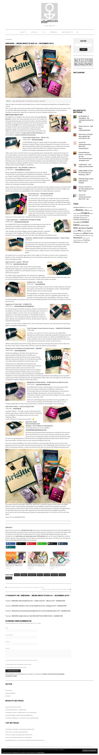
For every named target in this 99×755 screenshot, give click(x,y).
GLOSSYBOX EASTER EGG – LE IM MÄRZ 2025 (15, 709)
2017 (84, 207)
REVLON (46, 575)
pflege (85, 233)
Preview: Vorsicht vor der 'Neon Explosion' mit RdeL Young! (86, 189)
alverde (90, 207)
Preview (90, 233)
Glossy (87, 215)
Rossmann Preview (86, 238)
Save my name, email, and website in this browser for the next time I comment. (22, 660)
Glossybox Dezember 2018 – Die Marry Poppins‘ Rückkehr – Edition (26, 587)
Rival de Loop (80, 235)
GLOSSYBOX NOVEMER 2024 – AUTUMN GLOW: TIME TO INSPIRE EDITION (21, 718)
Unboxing (62, 575)
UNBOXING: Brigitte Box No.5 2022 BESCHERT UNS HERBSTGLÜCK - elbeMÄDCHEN (37, 616)
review (74, 235)
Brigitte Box (32, 575)
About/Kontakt (67, 32)
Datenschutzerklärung (10, 693)
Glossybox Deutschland (80, 219)
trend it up (87, 240)
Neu (79, 230)
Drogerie (85, 213)
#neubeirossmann (78, 207)
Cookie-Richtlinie (40, 752)
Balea (74, 210)
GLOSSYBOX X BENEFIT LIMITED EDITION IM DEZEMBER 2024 (19, 715)
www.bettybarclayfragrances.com (36, 430)
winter (86, 242)
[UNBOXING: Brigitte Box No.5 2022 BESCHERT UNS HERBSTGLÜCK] (60, 557)
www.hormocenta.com (22, 222)
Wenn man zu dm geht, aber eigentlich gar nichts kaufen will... (86, 136)
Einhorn (91, 213)
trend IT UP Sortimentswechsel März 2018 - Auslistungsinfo (18, 737)
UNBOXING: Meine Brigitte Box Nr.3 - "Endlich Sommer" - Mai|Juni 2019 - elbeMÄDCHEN (38, 601)
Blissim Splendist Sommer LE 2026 (13, 707)
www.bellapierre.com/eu (22, 169)
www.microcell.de (37, 139)
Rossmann (77, 238)
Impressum (7, 696)
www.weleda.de (40, 284)
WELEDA (8, 578)
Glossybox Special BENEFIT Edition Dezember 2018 (55, 589)
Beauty (23, 32)
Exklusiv (78, 215)
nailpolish (75, 231)
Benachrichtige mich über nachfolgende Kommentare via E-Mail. (19, 664)
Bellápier (23, 575)
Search (83, 49)
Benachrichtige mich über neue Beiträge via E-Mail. (16, 667)
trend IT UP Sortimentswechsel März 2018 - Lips (85, 197)
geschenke (82, 215)
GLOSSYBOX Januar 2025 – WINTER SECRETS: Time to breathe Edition (21, 712)
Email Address (9, 634)
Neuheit (81, 233)
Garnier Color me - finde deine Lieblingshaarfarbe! (16, 732)
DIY (43, 32)
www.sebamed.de (20, 350)
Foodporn (53, 32)
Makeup (83, 228)
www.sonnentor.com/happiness (24, 306)
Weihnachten (82, 242)
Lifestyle (34, 32)
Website (7, 641)
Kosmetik (76, 222)
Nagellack (90, 228)
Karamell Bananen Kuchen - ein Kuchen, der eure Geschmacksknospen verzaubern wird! (24, 740)
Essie (74, 215)
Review (40, 575)
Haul (88, 219)
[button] (10, 543)
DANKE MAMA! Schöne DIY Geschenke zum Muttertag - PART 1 (86, 172)
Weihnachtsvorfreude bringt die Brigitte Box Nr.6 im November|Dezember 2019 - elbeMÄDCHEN (41, 611)
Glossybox (76, 217)
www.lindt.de (17, 408)
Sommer (75, 240)
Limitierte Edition (84, 225)
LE (81, 222)
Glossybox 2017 (83, 217)
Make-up (77, 228)
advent (87, 207)
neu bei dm (84, 231)
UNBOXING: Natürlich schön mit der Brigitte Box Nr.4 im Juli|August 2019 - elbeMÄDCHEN (39, 606)
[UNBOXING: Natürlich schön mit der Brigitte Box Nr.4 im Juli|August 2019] (38, 557)
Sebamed (54, 575)
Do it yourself (78, 213)
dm (86, 210)
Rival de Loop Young (88, 235)
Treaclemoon (80, 240)
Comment (7, 648)
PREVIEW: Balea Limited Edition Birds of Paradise (86, 181)
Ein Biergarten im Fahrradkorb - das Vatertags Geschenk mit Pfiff (19, 729)
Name (6, 628)
